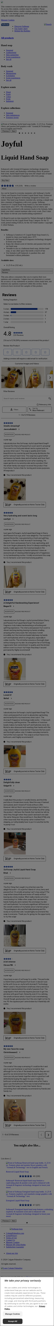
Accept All (12, 1321)
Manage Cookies (12, 1314)
